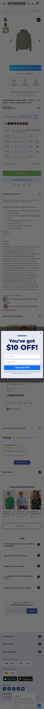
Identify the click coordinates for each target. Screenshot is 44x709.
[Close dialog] (40, 333)
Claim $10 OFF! (22, 368)
